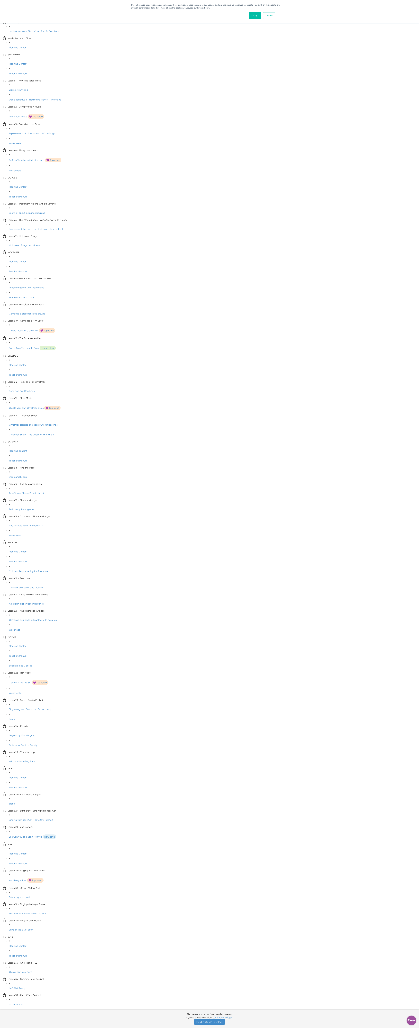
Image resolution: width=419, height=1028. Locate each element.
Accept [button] (254, 15)
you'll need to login (222, 1017)
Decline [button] (269, 15)
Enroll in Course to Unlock (209, 1022)
